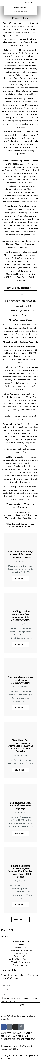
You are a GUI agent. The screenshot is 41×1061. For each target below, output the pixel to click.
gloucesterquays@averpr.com (20, 310)
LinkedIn (32, 518)
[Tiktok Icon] (21, 1027)
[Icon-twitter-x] (9, 1027)
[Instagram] (15, 1027)
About (4, 936)
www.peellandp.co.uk (13, 515)
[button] (36, 3)
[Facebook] (4, 1027)
